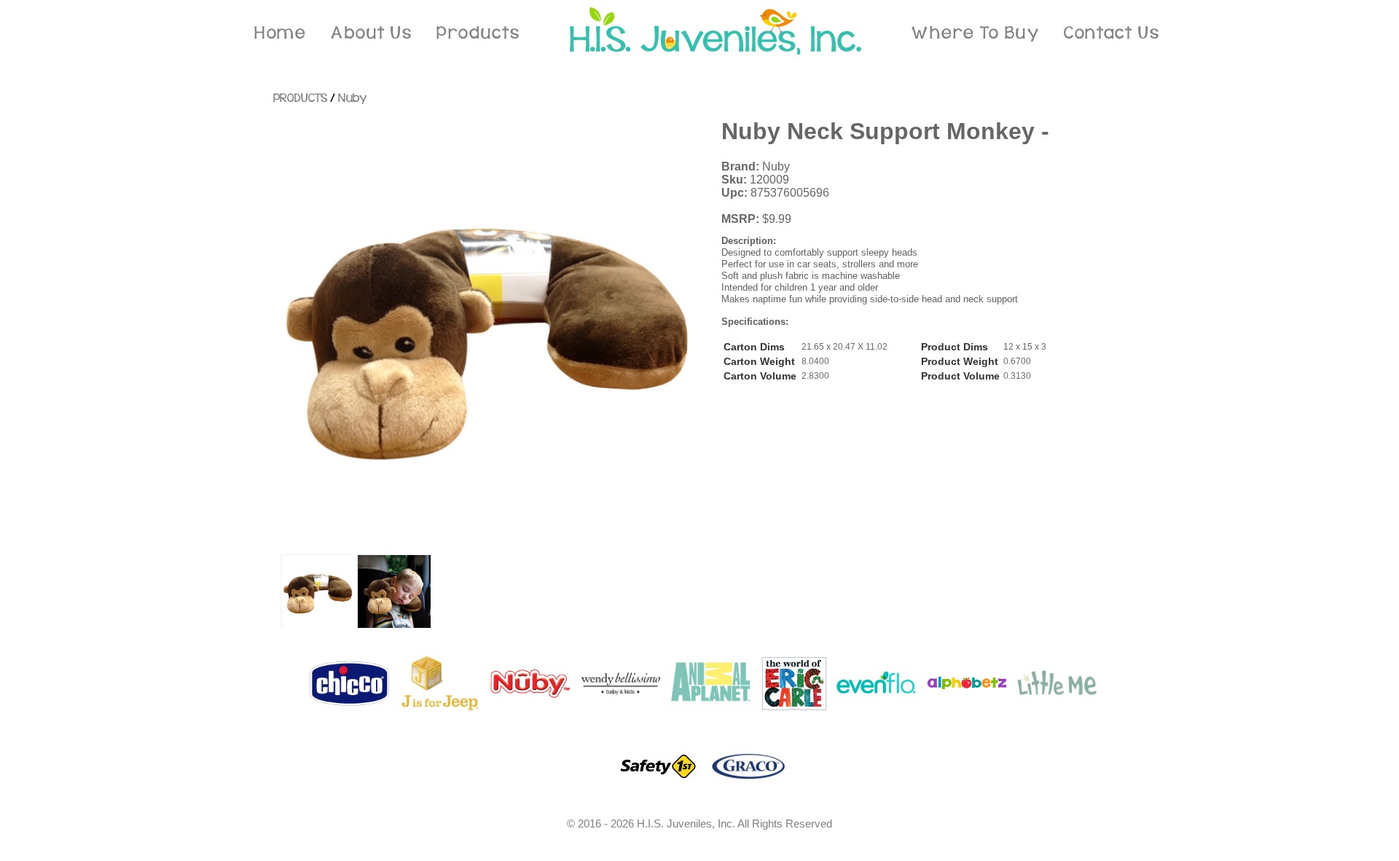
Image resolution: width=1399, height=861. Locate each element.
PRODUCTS (300, 98)
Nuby (352, 98)
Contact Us (1111, 33)
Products (478, 33)
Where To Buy (975, 33)
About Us (371, 33)
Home (280, 33)
